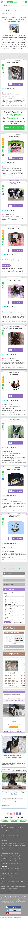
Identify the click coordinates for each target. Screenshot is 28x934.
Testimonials (4, 837)
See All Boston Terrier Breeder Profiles (12, 695)
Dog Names (3, 848)
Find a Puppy (4, 843)
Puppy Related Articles (6, 858)
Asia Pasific (23, 820)
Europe (5, 820)
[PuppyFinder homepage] (2, 2)
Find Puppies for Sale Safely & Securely (9, 853)
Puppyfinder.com (5, 897)
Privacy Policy (18, 830)
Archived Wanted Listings (6, 891)
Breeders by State (5, 886)
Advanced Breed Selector (19, 622)
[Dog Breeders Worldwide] (8, 814)
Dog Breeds (22, 845)
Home (2, 10)
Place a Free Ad (14, 868)
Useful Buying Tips (17, 856)
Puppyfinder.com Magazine (21, 770)
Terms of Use (10, 830)
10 (19, 568)
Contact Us (20, 827)
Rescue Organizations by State (18, 886)
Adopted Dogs (4, 888)
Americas (14, 820)
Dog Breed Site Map (5, 881)
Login (15, 2)
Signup (10, 2)
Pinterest (15, 913)
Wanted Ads (3, 873)
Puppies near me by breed (16, 863)
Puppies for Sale (12, 843)
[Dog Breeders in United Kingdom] (17, 814)
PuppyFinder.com (6, 896)
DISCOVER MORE (6, 769)
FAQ (14, 835)
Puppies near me (5, 863)
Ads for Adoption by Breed (7, 883)
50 (26, 568)
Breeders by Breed (19, 883)
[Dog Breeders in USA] (11, 814)
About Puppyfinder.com (11, 827)
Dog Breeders (9, 10)
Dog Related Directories (13, 848)
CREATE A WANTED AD (14, 127)
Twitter (15, 910)
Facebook (15, 907)
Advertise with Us (5, 868)
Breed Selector (12, 900)
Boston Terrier (18, 10)
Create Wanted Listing (6, 856)
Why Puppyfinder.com (13, 873)
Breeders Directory (5, 860)
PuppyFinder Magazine (6, 835)
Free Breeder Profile (5, 871)
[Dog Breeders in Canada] (14, 814)
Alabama (3, 13)
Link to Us (3, 830)
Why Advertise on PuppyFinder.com (9, 876)
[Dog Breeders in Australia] (20, 814)
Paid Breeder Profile (16, 871)
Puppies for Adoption (16, 860)
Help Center (19, 835)
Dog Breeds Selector (13, 845)
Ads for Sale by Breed (17, 881)
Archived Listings (13, 888)
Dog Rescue (3, 845)
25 (23, 568)
